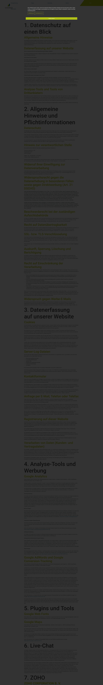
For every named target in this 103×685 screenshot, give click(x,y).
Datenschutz (39, 13)
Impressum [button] (31, 13)
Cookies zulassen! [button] (51, 18)
